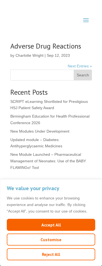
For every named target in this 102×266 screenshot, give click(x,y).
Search (83, 75)
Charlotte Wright (30, 55)
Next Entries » (80, 66)
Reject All (51, 254)
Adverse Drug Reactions (45, 45)
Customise (51, 239)
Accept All (51, 225)
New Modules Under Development (39, 131)
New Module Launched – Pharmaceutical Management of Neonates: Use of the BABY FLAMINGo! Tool (48, 161)
